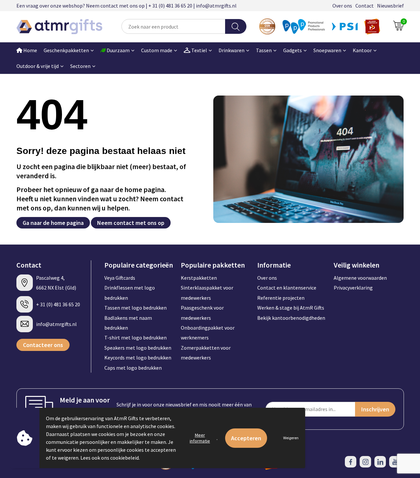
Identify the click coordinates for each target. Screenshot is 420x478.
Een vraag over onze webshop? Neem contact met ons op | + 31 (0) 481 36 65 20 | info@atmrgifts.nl (126, 5)
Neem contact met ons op (130, 223)
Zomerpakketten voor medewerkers (206, 352)
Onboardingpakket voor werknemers (208, 332)
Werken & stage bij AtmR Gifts (290, 307)
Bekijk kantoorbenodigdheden (291, 318)
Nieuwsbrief (390, 5)
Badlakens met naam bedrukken (128, 323)
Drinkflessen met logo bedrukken (129, 292)
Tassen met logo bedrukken (135, 307)
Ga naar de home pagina (53, 223)
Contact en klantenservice (286, 287)
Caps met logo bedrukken (133, 367)
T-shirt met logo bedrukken (135, 337)
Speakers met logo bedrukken (137, 347)
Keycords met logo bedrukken (137, 357)
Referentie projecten (280, 297)
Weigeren (291, 437)
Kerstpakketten (199, 277)
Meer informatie (200, 438)
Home (29, 50)
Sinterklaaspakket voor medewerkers (207, 292)
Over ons (342, 5)
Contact (364, 5)
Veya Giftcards (119, 277)
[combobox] (173, 26)
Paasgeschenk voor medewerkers (202, 312)
